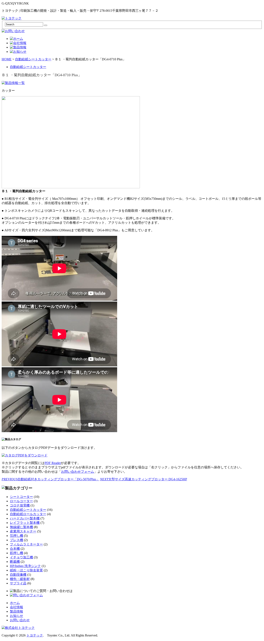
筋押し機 (16, 553)
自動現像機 (18, 574)
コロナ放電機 (20, 505)
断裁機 (15, 561)
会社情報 (16, 607)
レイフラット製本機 (25, 522)
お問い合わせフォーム (77, 471)
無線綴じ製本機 (21, 527)
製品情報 (16, 611)
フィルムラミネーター (26, 544)
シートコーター (21, 496)
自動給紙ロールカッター (28, 514)
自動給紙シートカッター (33, 59)
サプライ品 (18, 583)
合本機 (15, 548)
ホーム (15, 603)
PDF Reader (53, 463)
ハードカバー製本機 (25, 518)
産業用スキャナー (23, 531)
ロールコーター (21, 501)
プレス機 (16, 540)
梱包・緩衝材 (20, 579)
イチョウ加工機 (21, 557)
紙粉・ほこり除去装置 (26, 570)
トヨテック (34, 635)
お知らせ (16, 616)
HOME (7, 59)
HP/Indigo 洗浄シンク (25, 566)
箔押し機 (16, 535)
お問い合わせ (20, 620)
